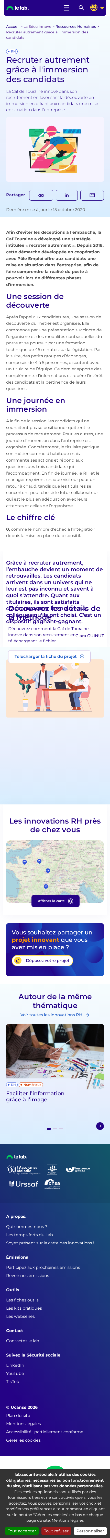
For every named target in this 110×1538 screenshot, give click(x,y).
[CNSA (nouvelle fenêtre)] (52, 1184)
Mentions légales (68, 1520)
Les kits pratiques (24, 1308)
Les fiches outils (22, 1300)
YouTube (15, 1373)
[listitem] (32, 8)
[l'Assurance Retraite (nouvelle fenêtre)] (77, 1170)
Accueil (12, 26)
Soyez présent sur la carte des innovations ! (50, 1243)
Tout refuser (56, 1531)
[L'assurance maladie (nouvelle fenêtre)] (23, 1170)
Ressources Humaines (76, 26)
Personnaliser (90, 1531)
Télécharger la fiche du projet (46, 656)
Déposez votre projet (47, 960)
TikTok (12, 1381)
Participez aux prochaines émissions (43, 1267)
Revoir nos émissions (27, 1275)
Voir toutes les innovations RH (51, 1014)
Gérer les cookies (23, 1440)
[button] (100, 1126)
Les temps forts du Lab (29, 1234)
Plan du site (18, 1415)
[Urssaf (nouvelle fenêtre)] (23, 1184)
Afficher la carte (51, 901)
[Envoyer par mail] (92, 195)
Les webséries (20, 1316)
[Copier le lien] (41, 195)
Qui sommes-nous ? (26, 1226)
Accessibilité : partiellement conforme (44, 1431)
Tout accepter (22, 1531)
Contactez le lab (22, 1340)
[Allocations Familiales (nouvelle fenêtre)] (52, 1170)
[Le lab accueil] (17, 1157)
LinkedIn (15, 1365)
